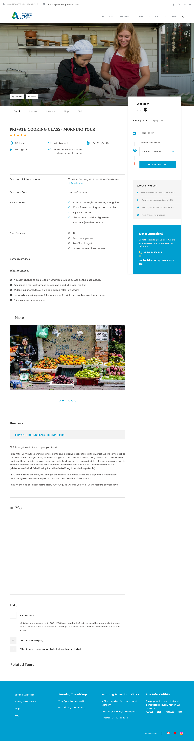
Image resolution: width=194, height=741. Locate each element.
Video (33, 96)
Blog (174, 16)
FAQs (17, 708)
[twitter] (190, 4)
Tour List (125, 16)
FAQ (80, 111)
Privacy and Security (25, 701)
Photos (33, 111)
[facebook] (174, 4)
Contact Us (143, 16)
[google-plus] (184, 4)
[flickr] (179, 4)
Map (66, 111)
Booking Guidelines (24, 694)
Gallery (18, 96)
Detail (17, 111)
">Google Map (76, 183)
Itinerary (50, 111)
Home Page (108, 16)
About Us (160, 16)
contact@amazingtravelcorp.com (64, 4)
